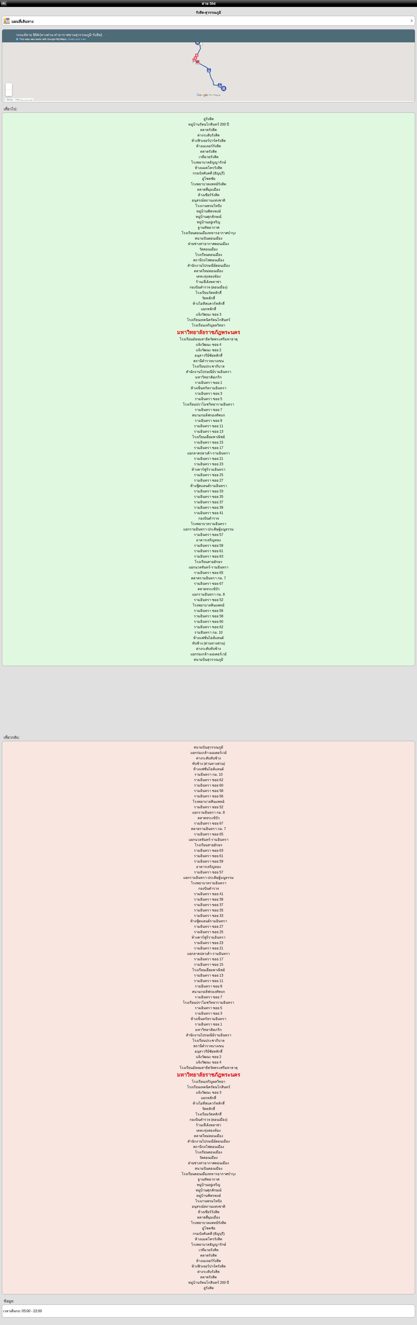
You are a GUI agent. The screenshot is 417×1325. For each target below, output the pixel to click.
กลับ (3, 3)
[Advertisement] (130, 700)
